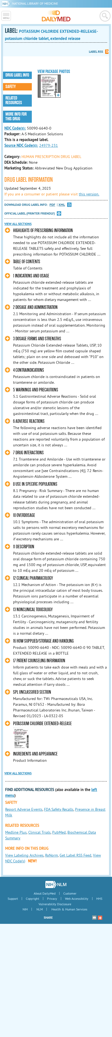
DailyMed (56, 15)
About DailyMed (44, 893)
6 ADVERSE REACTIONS (29, 421)
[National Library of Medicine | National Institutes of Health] (55, 884)
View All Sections (18, 224)
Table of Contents (26, 262)
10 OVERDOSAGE (24, 515)
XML (61, 204)
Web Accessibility (76, 899)
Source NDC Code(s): (21, 145)
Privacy (52, 899)
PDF (52, 204)
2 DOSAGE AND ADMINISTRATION (35, 307)
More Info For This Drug (16, 117)
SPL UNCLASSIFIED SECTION (32, 692)
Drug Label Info (17, 75)
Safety (10, 86)
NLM (39, 909)
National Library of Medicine (35, 3)
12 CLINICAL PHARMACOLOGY (33, 578)
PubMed (59, 832)
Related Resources (13, 100)
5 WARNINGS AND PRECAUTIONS (35, 390)
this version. (89, 194)
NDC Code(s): (15, 128)
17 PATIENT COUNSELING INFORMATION (39, 661)
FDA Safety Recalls (58, 809)
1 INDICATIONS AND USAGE (31, 276)
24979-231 (48, 145)
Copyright (32, 899)
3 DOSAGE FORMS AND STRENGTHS (37, 339)
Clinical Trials (39, 832)
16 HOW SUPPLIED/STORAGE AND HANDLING (43, 641)
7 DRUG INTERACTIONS (28, 453)
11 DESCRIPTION (23, 547)
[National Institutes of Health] (7, 3)
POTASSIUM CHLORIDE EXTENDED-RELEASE (42, 724)
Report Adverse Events (23, 809)
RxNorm (51, 855)
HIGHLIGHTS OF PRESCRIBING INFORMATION (43, 230)
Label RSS (96, 51)
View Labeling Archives (24, 855)
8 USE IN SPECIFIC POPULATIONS (35, 484)
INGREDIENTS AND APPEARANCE (35, 754)
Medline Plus (16, 832)
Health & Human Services (69, 909)
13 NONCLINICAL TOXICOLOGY (33, 610)
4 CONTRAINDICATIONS (28, 370)
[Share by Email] (94, 917)
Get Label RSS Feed (75, 855)
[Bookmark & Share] (100, 917)
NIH (25, 909)
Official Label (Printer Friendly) (29, 213)
